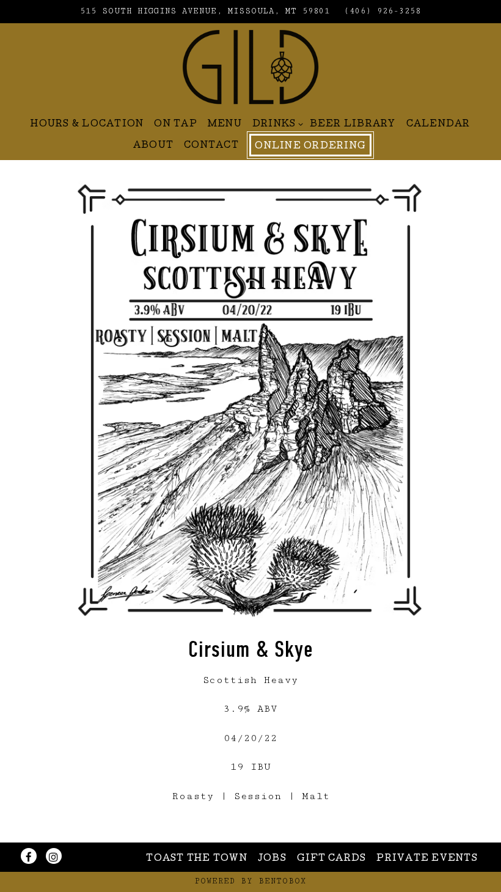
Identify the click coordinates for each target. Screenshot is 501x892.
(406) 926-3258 (382, 11)
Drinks (276, 124)
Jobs (272, 859)
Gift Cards (332, 859)
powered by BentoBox (250, 881)
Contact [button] (211, 146)
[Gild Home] (250, 66)
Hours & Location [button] (87, 124)
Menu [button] (225, 124)
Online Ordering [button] (310, 146)
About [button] (153, 146)
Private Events (427, 859)
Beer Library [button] (353, 124)
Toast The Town (196, 859)
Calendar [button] (438, 124)
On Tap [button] (175, 124)
